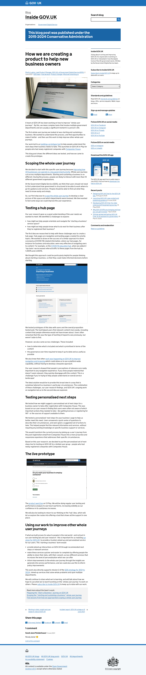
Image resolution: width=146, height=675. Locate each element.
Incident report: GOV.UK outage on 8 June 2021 (72, 611)
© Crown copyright (113, 669)
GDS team (36, 74)
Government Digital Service (47, 25)
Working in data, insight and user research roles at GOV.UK (39, 611)
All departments (76, 656)
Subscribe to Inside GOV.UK (100, 73)
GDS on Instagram (97, 146)
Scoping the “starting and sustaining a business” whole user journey (54, 595)
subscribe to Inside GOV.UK (48, 584)
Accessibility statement (34, 659)
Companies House (73, 149)
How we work (45, 74)
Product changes (56, 74)
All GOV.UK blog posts (50, 656)
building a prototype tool (50, 144)
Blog (28, 12)
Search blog (97, 15)
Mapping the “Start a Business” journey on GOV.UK (47, 593)
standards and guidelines (109, 99)
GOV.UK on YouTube (98, 135)
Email (66, 623)
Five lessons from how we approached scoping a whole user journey (54, 598)
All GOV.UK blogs (32, 656)
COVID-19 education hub (61, 246)
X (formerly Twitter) (34, 623)
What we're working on (71, 74)
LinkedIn (57, 623)
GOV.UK (64, 656)
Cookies (49, 659)
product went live (36, 503)
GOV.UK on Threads (97, 130)
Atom (110, 114)
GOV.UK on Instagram (98, 128)
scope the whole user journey (57, 196)
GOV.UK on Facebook (98, 125)
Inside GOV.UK (41, 17)
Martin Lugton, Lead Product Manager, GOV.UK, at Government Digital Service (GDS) (54, 72)
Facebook (47, 623)
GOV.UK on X (95, 133)
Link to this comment (32, 641)
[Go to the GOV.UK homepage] (33, 3)
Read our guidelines (97, 229)
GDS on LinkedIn (96, 148)
